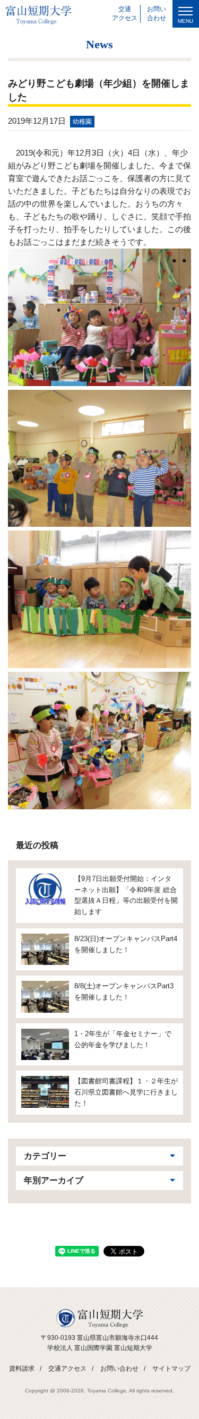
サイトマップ (171, 1368)
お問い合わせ (119, 1368)
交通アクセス (67, 1368)
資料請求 (21, 1368)
